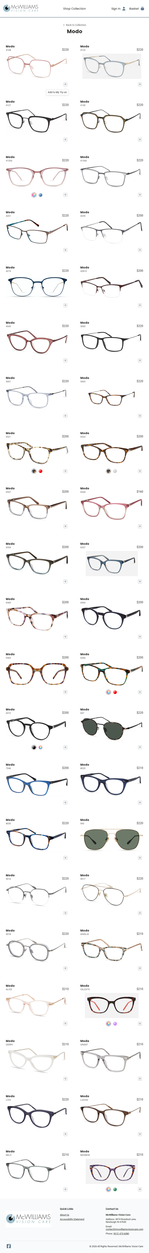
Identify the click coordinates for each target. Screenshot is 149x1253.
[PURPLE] (115, 1023)
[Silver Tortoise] (108, 471)
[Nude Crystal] (115, 471)
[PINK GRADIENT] (34, 195)
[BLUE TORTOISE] (40, 747)
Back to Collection (76, 25)
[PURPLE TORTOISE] (108, 1189)
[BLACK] (34, 747)
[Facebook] (9, 1247)
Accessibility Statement (72, 1219)
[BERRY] (115, 692)
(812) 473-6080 (121, 1233)
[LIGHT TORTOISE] (34, 471)
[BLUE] (40, 195)
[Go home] (21, 8)
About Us (64, 1214)
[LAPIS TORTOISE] (108, 692)
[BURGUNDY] (40, 471)
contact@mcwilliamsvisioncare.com (124, 1229)
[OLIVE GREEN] (115, 1189)
